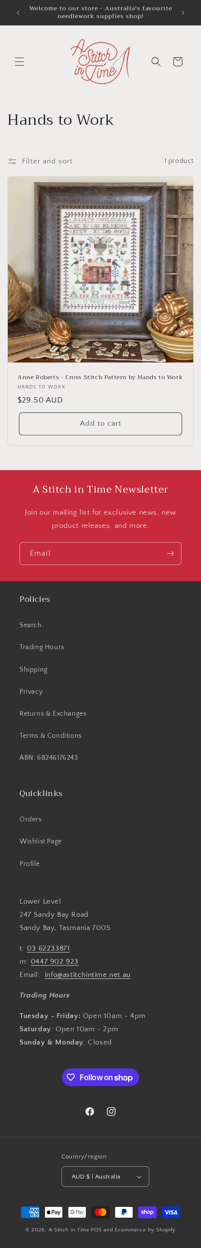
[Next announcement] (183, 12)
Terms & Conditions (51, 736)
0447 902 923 (55, 961)
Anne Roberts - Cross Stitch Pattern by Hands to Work (100, 378)
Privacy (31, 692)
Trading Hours (42, 647)
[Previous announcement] (18, 12)
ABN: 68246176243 (49, 758)
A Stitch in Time (69, 1230)
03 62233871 (48, 948)
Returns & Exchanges (53, 714)
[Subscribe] (170, 553)
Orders (31, 819)
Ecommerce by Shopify (145, 1230)
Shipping (34, 670)
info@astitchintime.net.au (88, 975)
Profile (30, 864)
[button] (19, 61)
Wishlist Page (41, 841)
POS (96, 1230)
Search (31, 625)
